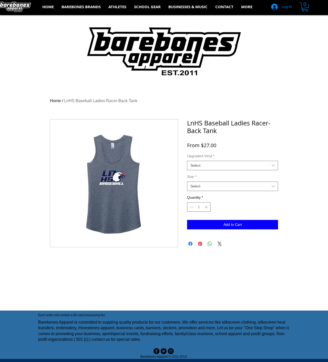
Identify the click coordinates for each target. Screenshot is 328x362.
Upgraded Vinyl (200, 156)
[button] (81, 7)
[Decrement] (191, 207)
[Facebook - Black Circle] (156, 351)
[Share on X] (220, 244)
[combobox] (232, 166)
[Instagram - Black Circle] (171, 351)
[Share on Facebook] (190, 244)
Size (191, 177)
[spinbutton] (198, 207)
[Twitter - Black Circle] (164, 351)
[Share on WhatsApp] (210, 244)
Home (55, 101)
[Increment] (206, 207)
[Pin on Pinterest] (200, 244)
